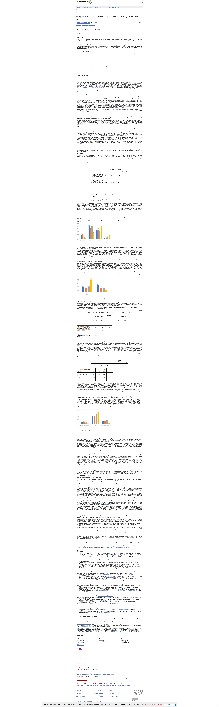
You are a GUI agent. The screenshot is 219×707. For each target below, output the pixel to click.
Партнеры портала (97, 690)
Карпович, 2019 (108, 504)
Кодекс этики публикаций (115, 696)
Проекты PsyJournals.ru (81, 695)
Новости (78, 4)
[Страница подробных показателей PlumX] (80, 649)
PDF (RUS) (81, 29)
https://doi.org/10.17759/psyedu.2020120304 (88, 60)
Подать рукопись (96, 4)
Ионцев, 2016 (94, 490)
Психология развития (81, 669)
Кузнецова (79, 117)
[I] (136, 84)
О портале (112, 690)
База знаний (105, 4)
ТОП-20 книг (78, 691)
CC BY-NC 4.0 (84, 72)
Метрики (98, 29)
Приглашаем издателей (98, 693)
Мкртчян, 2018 (139, 528)
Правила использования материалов (82, 699)
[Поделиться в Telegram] (79, 33)
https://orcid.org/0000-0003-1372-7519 (117, 631)
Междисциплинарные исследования (84, 683)
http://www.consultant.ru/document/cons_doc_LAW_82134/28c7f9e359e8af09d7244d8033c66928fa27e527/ (120, 574)
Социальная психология (82, 676)
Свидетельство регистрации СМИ (82, 701)
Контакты (112, 693)
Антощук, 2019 (80, 490)
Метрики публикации (80, 645)
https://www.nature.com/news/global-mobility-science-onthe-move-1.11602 (94, 607)
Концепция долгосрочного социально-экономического (91, 87)
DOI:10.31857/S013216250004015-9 (114, 555)
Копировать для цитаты (83, 68)
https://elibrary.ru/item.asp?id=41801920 (87, 569)
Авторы (89, 4)
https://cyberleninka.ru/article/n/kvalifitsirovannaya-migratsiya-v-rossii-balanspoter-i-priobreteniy (117, 581)
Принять (170, 704)
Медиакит (112, 691)
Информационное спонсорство (99, 691)
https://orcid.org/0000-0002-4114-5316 (87, 626)
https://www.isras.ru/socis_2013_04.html (105, 596)
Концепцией (133, 543)
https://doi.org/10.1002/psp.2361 (123, 609)
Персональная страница (98, 696)
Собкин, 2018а (80, 143)
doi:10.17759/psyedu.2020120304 (83, 11)
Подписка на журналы (97, 695)
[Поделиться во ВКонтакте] (77, 33)
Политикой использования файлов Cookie (153, 704)
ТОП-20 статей (79, 690)
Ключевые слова (138, 4)
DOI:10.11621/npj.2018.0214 (107, 600)
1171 (142, 22)
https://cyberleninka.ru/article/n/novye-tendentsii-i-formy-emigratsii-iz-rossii (100, 567)
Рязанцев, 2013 (120, 107)
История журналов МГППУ (82, 696)
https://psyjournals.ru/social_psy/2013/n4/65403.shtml (105, 577)
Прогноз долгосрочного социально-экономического (118, 547)
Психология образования (82, 673)
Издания (83, 4)
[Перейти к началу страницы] (217, 705)
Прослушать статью (83, 22)
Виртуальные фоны (114, 695)
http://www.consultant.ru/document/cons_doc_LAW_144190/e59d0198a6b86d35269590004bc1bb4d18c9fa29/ (116, 590)
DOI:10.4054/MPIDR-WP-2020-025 (104, 612)
